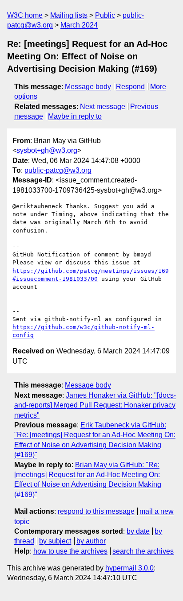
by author (91, 541)
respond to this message (96, 511)
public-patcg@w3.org (58, 170)
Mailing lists (69, 15)
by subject (55, 541)
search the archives (143, 551)
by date (138, 531)
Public (105, 15)
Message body (88, 86)
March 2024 (79, 25)
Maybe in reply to (75, 116)
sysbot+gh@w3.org (46, 150)
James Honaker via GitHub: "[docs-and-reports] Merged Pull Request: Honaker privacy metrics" (95, 405)
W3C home (25, 15)
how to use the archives (70, 551)
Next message (102, 106)
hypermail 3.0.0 (129, 568)
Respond (130, 86)
